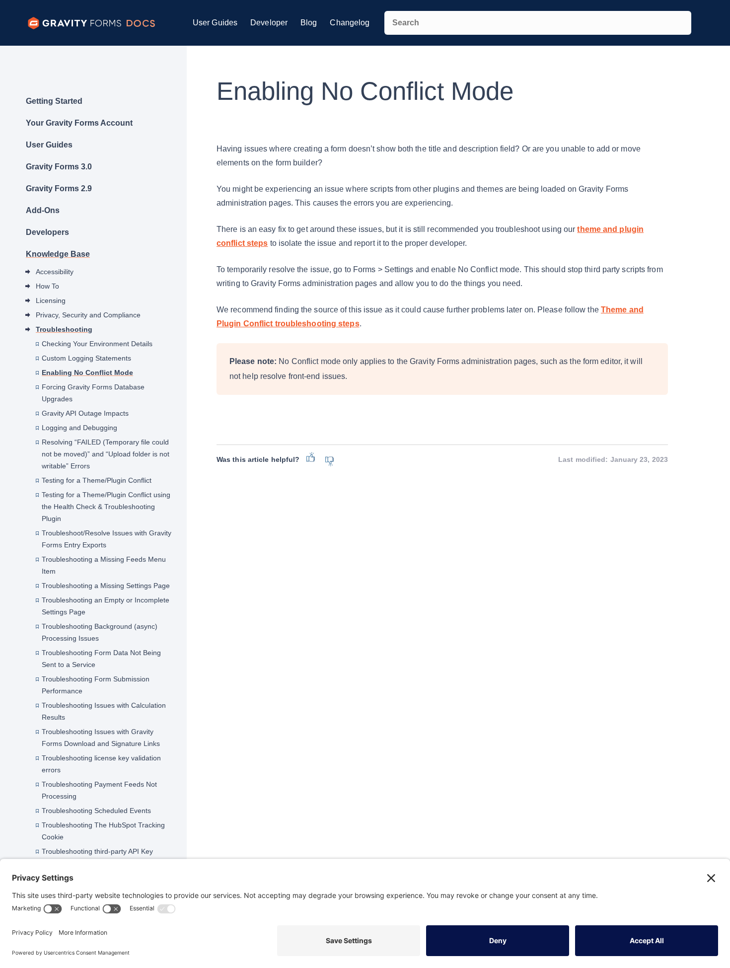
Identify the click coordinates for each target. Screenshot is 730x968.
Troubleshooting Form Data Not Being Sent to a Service (101, 659)
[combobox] (537, 23)
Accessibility (54, 272)
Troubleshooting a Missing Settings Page (106, 586)
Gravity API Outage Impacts (85, 413)
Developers (47, 232)
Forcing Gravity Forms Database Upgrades (93, 393)
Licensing (51, 300)
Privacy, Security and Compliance (88, 315)
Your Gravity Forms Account (79, 123)
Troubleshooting (64, 329)
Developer (269, 22)
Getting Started (54, 101)
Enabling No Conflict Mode (87, 372)
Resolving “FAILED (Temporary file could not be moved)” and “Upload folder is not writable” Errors (105, 454)
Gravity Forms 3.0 (59, 166)
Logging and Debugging (79, 428)
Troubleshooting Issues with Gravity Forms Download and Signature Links (101, 737)
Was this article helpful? (258, 459)
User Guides (215, 22)
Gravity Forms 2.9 (59, 188)
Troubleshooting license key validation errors (101, 764)
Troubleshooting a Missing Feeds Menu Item (104, 565)
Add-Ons (43, 210)
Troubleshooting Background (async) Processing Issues (99, 632)
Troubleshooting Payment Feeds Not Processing (99, 790)
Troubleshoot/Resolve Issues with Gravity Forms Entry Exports (106, 539)
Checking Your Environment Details (97, 344)
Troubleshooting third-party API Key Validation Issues (97, 857)
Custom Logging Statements (86, 358)
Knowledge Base (58, 254)
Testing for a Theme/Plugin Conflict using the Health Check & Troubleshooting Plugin (106, 506)
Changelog (349, 22)
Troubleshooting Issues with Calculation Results (104, 711)
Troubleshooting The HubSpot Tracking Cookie (103, 831)
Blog (308, 22)
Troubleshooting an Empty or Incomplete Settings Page (105, 606)
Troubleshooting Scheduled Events (96, 811)
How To (47, 286)
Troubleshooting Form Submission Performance (95, 685)
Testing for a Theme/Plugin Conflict (96, 480)
